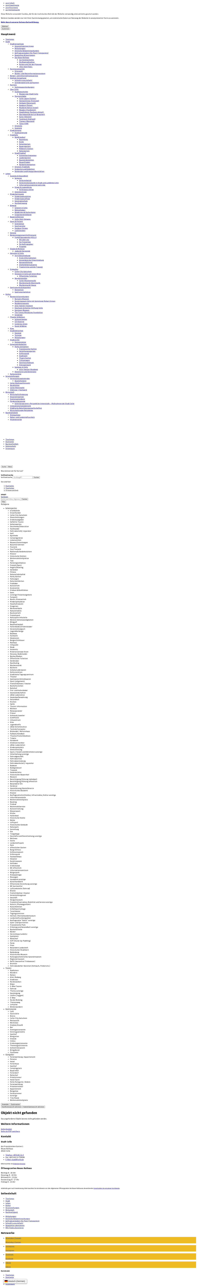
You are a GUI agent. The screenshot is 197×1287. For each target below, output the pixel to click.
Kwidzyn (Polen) (25, 105)
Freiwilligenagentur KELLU (25, 237)
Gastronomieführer (22, 292)
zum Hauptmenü (12, 5)
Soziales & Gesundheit (19, 176)
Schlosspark (24, 353)
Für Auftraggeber (26, 244)
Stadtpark (23, 356)
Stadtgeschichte (21, 91)
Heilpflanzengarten (27, 351)
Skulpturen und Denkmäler (25, 371)
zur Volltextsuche (12, 10)
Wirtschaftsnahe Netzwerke (21, 410)
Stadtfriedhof (20, 153)
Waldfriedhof (20, 137)
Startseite (9, 441)
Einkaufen (14, 269)
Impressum (10, 448)
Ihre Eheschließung (22, 255)
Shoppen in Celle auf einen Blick (28, 274)
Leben (7, 173)
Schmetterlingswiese (27, 155)
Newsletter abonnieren (15, 1225)
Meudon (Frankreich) (27, 110)
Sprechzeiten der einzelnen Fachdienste (106, 1188)
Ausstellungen (20, 381)
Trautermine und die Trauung (31, 267)
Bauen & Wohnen (17, 217)
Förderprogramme (17, 401)
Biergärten (19, 290)
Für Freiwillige (25, 242)
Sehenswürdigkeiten (18, 344)
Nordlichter (15, 385)
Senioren (18, 178)
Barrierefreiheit (11, 444)
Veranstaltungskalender (20, 378)
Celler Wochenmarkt (27, 280)
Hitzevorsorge (16, 419)
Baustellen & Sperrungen (25, 55)
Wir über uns (24, 239)
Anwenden (5, 1104)
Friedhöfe (14, 135)
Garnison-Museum (22, 310)
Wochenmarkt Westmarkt (29, 283)
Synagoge (19, 315)
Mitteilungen (20, 48)
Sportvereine (20, 226)
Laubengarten (25, 158)
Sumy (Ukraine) (25, 117)
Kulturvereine (15, 374)
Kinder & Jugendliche (23, 187)
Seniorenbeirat (25, 180)
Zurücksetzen (15, 1104)
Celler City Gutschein (23, 271)
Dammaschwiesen (26, 362)
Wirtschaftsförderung (19, 394)
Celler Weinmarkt (17, 387)
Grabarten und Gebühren (25, 169)
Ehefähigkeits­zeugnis (28, 265)
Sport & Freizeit (16, 221)
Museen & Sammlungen (19, 296)
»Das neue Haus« (25, 66)
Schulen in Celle (21, 208)
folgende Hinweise (19, 1164)
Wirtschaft (9, 392)
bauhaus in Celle (21, 367)
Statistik (18, 128)
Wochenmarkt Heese (27, 285)
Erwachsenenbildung (23, 214)
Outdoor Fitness (21, 228)
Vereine (13, 233)
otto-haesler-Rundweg (28, 369)
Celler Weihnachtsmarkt (20, 383)
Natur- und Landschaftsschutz (22, 417)
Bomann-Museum (22, 299)
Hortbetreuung (21, 203)
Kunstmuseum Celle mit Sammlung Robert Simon (35, 301)
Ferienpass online (26, 189)
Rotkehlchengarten (27, 164)
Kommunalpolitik (17, 69)
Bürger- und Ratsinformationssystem (30, 73)
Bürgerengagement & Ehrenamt (23, 235)
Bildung (13, 205)
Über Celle (14, 89)
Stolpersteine (20, 342)
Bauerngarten (25, 146)
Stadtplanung (15, 130)
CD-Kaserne (19, 321)
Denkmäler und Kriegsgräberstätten (29, 171)
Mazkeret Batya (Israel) (28, 107)
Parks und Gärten (22, 346)
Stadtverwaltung (17, 44)
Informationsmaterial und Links (32, 185)
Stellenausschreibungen (24, 87)
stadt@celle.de (14, 1159)
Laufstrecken (20, 230)
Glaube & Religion (17, 249)
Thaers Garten (25, 358)
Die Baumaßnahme (27, 62)
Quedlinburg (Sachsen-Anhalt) (31, 112)
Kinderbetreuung (17, 194)
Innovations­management (20, 406)
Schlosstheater (21, 319)
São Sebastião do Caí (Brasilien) (32, 114)
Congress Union (21, 324)
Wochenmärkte (21, 278)
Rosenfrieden (24, 162)
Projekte (22, 246)
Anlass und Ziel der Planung (30, 64)
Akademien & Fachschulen (25, 212)
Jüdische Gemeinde (22, 251)
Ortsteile (18, 126)
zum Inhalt (9, 3)
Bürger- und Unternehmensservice (24, 76)
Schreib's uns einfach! (23, 80)
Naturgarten (24, 151)
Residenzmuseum (22, 303)
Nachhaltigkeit (11, 412)
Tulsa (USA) (24, 123)
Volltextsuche (6, 477)
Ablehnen (5, 26)
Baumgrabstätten (26, 160)
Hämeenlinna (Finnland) (29, 101)
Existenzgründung (17, 399)
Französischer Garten (28, 349)
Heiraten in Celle (17, 253)
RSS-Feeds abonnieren (14, 1228)
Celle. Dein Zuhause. (23, 219)
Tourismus (9, 39)
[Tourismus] (12, 435)
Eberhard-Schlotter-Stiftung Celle (29, 308)
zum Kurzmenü (11, 7)
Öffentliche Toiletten (28, 276)
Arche (21, 142)
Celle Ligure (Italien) (27, 98)
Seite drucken (6, 1129)
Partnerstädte (20, 96)
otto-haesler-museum (24, 305)
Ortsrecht (19, 71)
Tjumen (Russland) (26, 121)
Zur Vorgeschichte (26, 60)
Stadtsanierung (21, 132)
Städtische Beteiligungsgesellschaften (26, 408)
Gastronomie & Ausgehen (20, 287)
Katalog (18, 333)
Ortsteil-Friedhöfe (22, 167)
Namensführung (25, 262)
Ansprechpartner (17, 397)
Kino (12, 328)
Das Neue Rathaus (22, 57)
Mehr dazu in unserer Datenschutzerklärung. (20, 22)
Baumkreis (23, 139)
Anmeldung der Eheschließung (31, 260)
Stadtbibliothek (16, 331)
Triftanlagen (24, 360)
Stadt (7, 41)
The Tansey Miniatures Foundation (29, 312)
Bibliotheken (20, 210)
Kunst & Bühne (21, 326)
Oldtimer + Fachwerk (18, 390)
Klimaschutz (15, 415)
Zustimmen (5, 29)
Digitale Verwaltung (18, 78)
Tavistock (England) (27, 119)
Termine (18, 335)
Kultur (8, 294)
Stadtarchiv (14, 340)
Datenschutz (10, 446)
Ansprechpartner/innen (24, 46)
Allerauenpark (25, 365)
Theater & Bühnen (17, 317)
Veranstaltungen (12, 376)
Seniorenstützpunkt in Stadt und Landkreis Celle (39, 183)
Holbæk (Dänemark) (27, 103)
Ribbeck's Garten (26, 148)
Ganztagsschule (21, 201)
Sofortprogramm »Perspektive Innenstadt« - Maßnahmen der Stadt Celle (44, 403)
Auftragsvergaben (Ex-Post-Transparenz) (31, 53)
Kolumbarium (24, 144)
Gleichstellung (21, 192)
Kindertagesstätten (23, 196)
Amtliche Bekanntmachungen (27, 51)
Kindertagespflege (22, 198)
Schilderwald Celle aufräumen (27, 82)
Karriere (13, 85)
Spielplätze (19, 224)
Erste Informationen (27, 258)
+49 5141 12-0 (14, 1155)
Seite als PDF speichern (10, 1131)
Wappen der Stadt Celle (28, 94)
